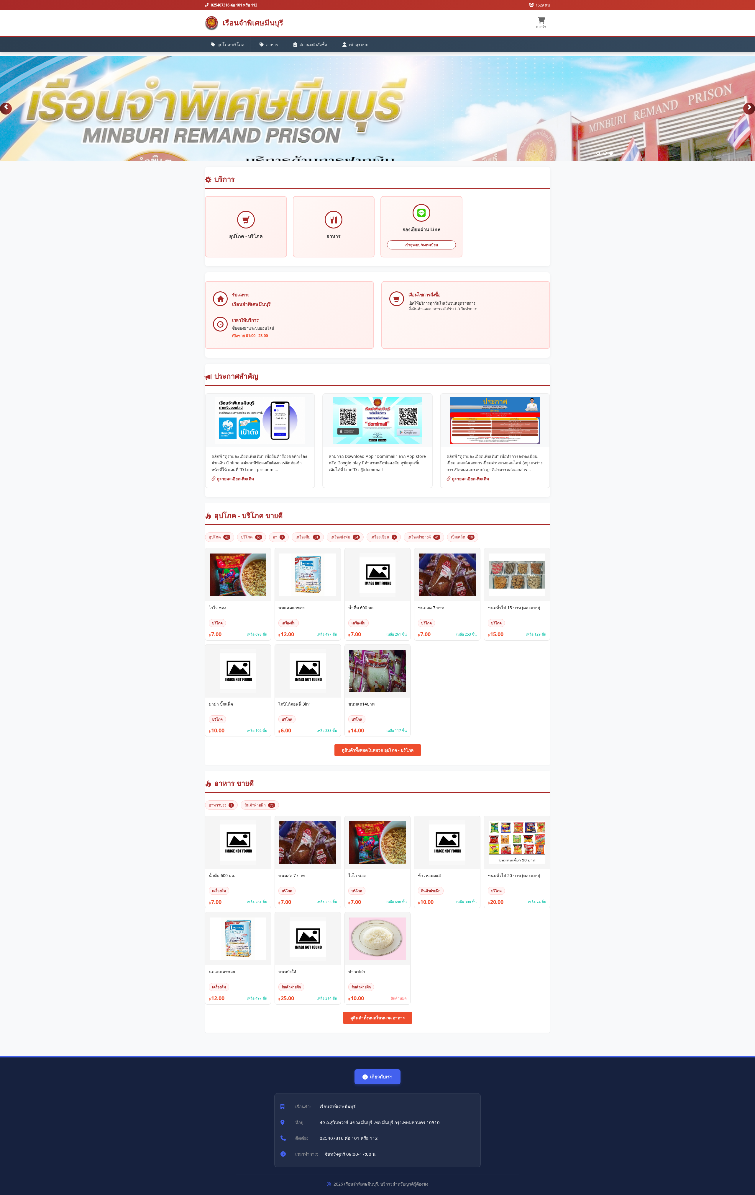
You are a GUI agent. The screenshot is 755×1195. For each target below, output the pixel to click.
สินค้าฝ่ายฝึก (258, 805)
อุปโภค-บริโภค (230, 44)
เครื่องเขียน (382, 537)
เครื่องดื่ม (307, 537)
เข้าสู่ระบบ (358, 44)
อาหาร (272, 44)
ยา (278, 537)
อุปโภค (219, 537)
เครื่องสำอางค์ (423, 537)
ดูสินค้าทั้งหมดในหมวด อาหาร (377, 1018)
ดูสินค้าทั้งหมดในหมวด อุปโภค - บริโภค (377, 750)
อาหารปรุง (220, 805)
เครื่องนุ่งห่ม (344, 537)
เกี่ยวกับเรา (381, 1076)
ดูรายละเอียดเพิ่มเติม (235, 478)
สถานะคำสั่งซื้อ (313, 44)
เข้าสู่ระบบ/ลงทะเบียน (421, 244)
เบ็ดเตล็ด (462, 537)
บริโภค (250, 537)
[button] (6, 109)
